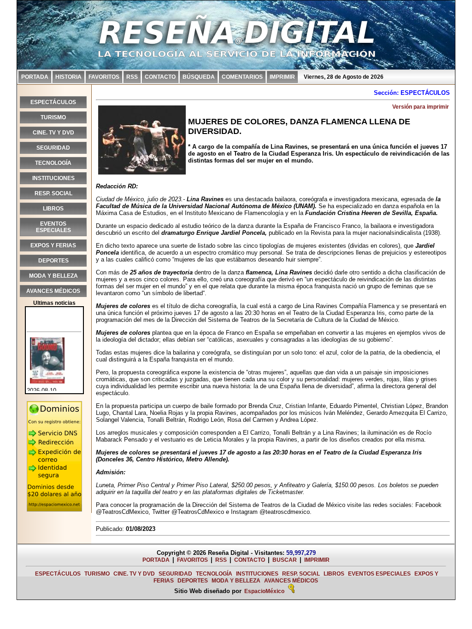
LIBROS (53, 208)
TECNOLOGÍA (53, 163)
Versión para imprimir (420, 107)
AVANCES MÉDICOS (53, 291)
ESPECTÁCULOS (53, 102)
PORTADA (34, 77)
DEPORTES (53, 260)
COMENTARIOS (242, 77)
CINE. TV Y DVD (53, 132)
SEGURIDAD (53, 148)
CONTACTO (160, 77)
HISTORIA (68, 77)
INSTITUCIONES (53, 178)
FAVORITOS (103, 77)
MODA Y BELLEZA (53, 276)
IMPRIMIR (282, 77)
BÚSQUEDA (199, 77)
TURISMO (53, 117)
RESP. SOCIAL (53, 193)
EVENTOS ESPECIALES (53, 227)
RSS (132, 77)
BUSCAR (284, 560)
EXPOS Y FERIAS (53, 245)
